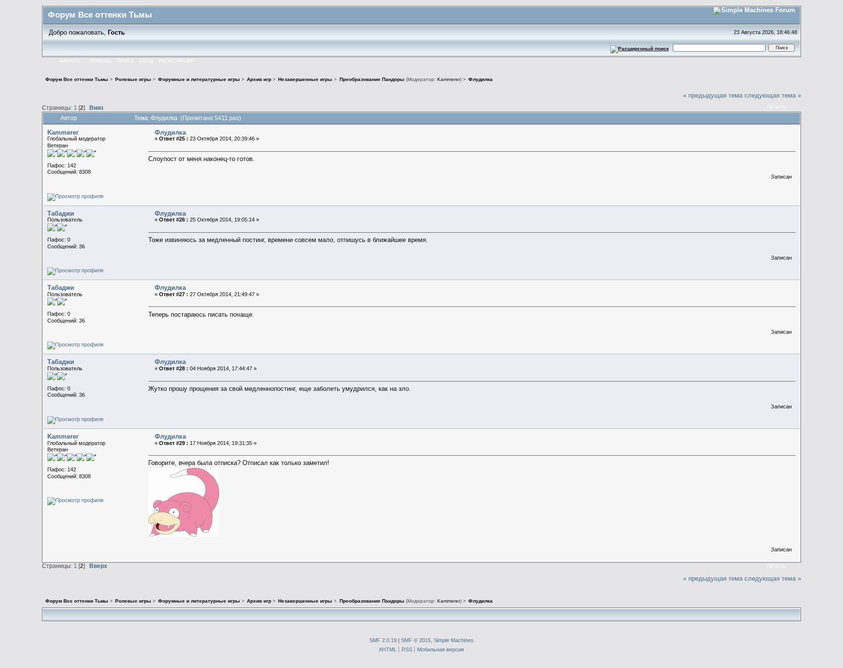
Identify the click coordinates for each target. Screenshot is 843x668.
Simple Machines (454, 640)
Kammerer (448, 79)
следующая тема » (772, 95)
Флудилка (170, 132)
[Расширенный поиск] (639, 47)
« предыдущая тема (713, 95)
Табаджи (60, 213)
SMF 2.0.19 (383, 640)
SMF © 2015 (416, 640)
